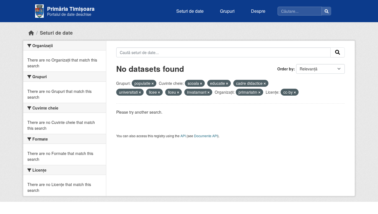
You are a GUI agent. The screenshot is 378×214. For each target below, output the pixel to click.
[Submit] (337, 52)
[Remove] (153, 83)
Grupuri (227, 11)
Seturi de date (190, 11)
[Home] (31, 32)
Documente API (206, 135)
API (183, 135)
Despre (258, 11)
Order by (285, 69)
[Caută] (326, 11)
